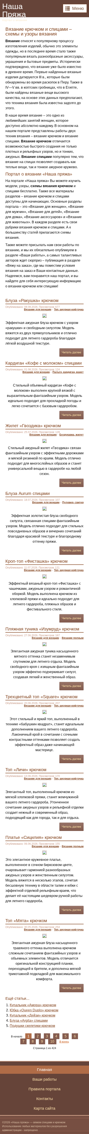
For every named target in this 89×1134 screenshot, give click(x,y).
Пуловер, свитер (73, 502)
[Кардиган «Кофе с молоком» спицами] (44, 378)
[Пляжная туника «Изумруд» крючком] (44, 644)
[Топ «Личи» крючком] (44, 784)
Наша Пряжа (14, 12)
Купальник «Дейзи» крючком (32, 1015)
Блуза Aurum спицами (27, 493)
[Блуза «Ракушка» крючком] (44, 315)
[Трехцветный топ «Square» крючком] (44, 711)
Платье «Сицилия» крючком (33, 837)
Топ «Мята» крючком (26, 920)
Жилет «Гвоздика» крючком (33, 425)
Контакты (44, 1099)
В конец (64, 1041)
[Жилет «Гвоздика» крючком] (44, 440)
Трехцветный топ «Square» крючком (41, 696)
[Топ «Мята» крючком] (44, 935)
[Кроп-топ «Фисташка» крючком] (44, 576)
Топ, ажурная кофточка (69, 309)
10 (52, 1041)
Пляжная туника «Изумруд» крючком (42, 629)
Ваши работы (44, 1079)
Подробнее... (71, 352)
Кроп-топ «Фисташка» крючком (36, 561)
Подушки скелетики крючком (32, 1026)
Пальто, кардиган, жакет (68, 372)
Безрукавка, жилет (71, 434)
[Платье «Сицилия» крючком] (44, 852)
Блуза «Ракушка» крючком (32, 300)
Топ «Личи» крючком (25, 769)
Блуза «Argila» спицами (29, 1020)
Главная (44, 1070)
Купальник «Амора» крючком (33, 1005)
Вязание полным (73, 637)
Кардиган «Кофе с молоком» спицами (43, 363)
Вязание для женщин (37, 309)
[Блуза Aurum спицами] (44, 508)
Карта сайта (44, 1108)
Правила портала (44, 1089)
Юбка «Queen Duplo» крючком (34, 1010)
